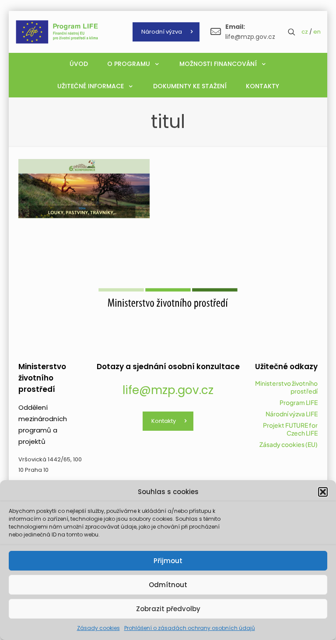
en (317, 32)
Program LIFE (299, 402)
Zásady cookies (98, 628)
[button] (322, 492)
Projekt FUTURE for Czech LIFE (290, 429)
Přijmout (168, 560)
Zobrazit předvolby (168, 608)
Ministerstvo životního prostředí (286, 387)
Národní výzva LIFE (292, 414)
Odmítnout (168, 584)
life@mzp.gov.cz (168, 390)
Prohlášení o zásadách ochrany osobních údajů (189, 628)
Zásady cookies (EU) (288, 444)
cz (304, 32)
